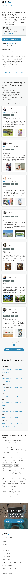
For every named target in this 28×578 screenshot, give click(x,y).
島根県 (7, 411)
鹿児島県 (8, 426)
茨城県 (3, 378)
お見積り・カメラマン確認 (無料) (14, 521)
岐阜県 (3, 396)
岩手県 (12, 369)
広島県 (16, 411)
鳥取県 (3, 411)
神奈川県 (8, 381)
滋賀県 (3, 402)
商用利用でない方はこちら (13, 72)
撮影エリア (7, 5)
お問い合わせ (5, 544)
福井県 (16, 387)
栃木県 (7, 378)
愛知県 (12, 396)
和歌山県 (4, 405)
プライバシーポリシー (6, 556)
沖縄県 (13, 426)
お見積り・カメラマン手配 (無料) (11, 39)
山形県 (3, 372)
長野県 (3, 390)
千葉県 (20, 378)
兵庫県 (16, 402)
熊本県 (16, 423)
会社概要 (4, 541)
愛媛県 (12, 417)
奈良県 (20, 402)
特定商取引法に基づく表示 (7, 559)
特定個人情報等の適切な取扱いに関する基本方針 (12, 562)
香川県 (7, 417)
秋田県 (20, 369)
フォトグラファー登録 (7, 538)
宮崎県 (3, 426)
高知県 (16, 417)
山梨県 (20, 387)
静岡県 (7, 396)
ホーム (3, 5)
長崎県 (12, 423)
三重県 (16, 396)
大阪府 (12, 402)
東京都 (3, 381)
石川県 (12, 387)
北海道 (3, 369)
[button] (4, 56)
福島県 (7, 372)
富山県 (12, 5)
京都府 (7, 402)
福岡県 (3, 423)
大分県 (20, 423)
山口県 (20, 411)
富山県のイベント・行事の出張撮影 (8, 7)
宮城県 (16, 369)
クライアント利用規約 (6, 550)
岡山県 (12, 411)
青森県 (7, 369)
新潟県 (3, 387)
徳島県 (3, 417)
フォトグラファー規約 (6, 553)
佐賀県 (7, 423)
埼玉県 (16, 378)
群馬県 (12, 378)
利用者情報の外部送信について (8, 565)
